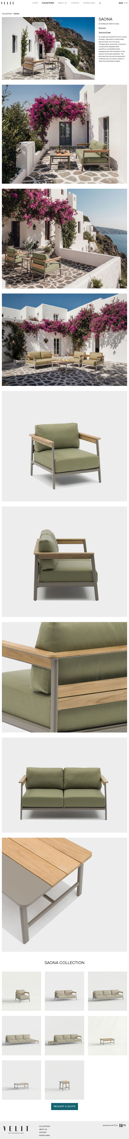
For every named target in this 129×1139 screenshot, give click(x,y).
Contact (75, 3)
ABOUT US (43, 1129)
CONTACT (42, 1132)
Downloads (89, 3)
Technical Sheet (105, 32)
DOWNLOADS (44, 1135)
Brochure (102, 28)
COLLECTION (7, 14)
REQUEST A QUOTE (64, 1107)
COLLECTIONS (44, 1126)
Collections (48, 3)
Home (35, 3)
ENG (121, 3)
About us (62, 3)
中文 (126, 3)
